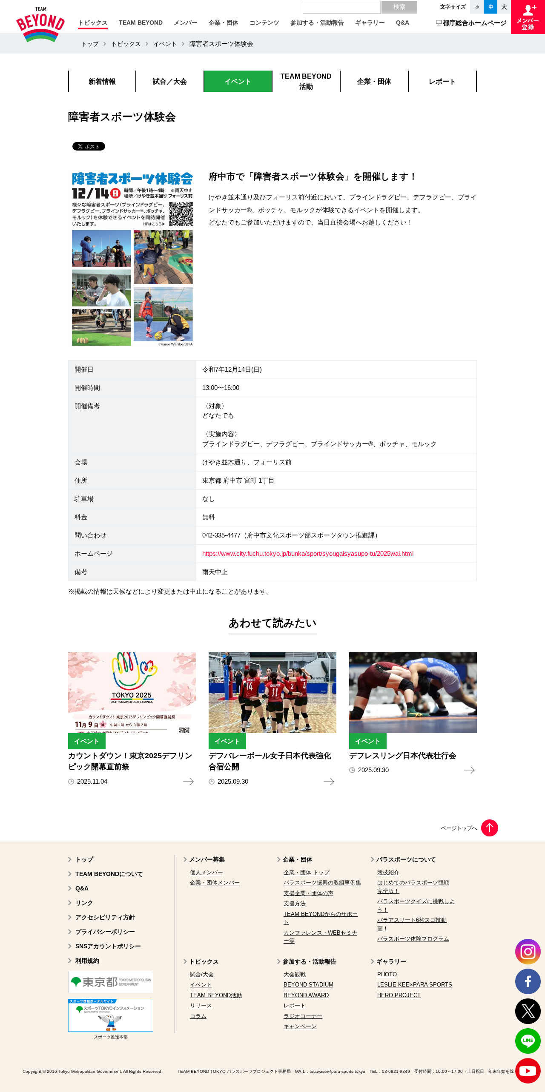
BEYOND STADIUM (308, 984)
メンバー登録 (528, 17)
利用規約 (87, 960)
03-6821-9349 (396, 1071)
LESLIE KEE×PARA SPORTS (414, 984)
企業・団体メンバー (215, 882)
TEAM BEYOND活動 (216, 995)
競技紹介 (388, 872)
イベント (165, 43)
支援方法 (295, 903)
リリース (201, 1005)
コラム (198, 1016)
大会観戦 (295, 974)
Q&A (82, 888)
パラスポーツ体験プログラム (413, 939)
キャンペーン (300, 1026)
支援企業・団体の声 (308, 893)
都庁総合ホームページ (475, 22)
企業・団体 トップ (307, 872)
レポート (295, 1005)
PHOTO (387, 974)
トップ (90, 43)
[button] (92, 22)
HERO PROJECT (399, 995)
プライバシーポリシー (105, 931)
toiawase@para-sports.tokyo (337, 1071)
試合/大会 (202, 974)
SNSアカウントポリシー (108, 946)
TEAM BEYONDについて (109, 873)
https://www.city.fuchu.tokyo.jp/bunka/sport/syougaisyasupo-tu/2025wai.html (307, 553)
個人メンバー (206, 872)
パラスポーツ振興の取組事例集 (322, 882)
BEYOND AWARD (306, 995)
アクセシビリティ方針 (105, 917)
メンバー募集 (207, 859)
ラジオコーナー (303, 1016)
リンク (84, 902)
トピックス (126, 43)
